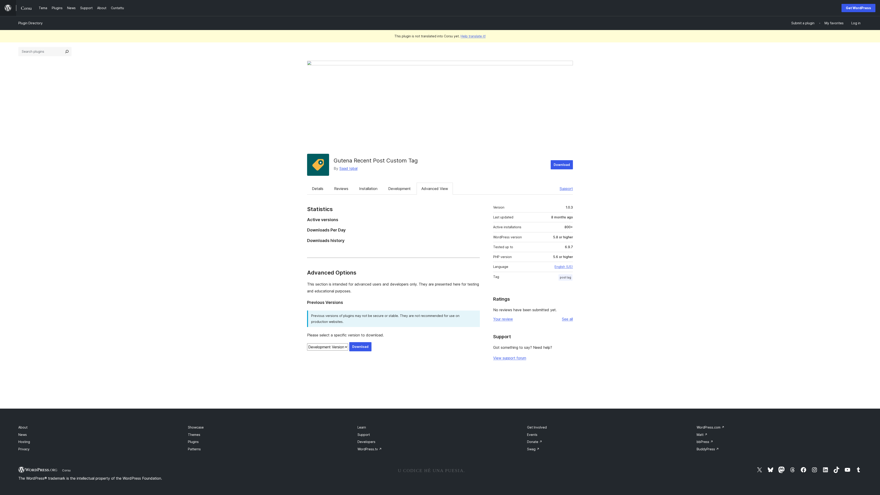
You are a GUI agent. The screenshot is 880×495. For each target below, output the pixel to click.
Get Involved (537, 427)
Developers (366, 442)
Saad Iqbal (348, 168)
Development (399, 188)
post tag (565, 277)
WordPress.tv (370, 449)
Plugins (193, 442)
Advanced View (434, 188)
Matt (702, 435)
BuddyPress (708, 449)
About (23, 427)
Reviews (341, 188)
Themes (194, 435)
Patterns (194, 449)
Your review (503, 319)
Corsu (66, 470)
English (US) (564, 267)
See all (567, 319)
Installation (368, 188)
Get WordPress (858, 8)
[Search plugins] (67, 51)
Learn (362, 427)
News (22, 435)
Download (562, 165)
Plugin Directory (30, 23)
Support (566, 188)
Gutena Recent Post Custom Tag (376, 160)
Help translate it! (473, 36)
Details (317, 188)
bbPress (705, 442)
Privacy (24, 449)
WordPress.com (710, 427)
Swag (533, 449)
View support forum (509, 358)
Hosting (24, 442)
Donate (534, 442)
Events (532, 435)
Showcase (196, 427)
